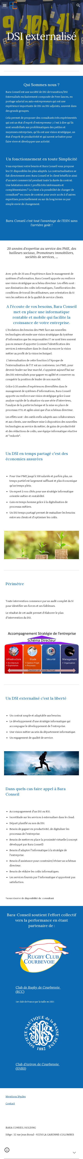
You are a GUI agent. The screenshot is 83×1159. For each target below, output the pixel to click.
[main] (41, 27)
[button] (4, 5)
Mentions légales (16, 1096)
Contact (10, 1103)
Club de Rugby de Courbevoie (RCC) (38, 989)
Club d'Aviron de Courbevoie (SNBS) (38, 1066)
